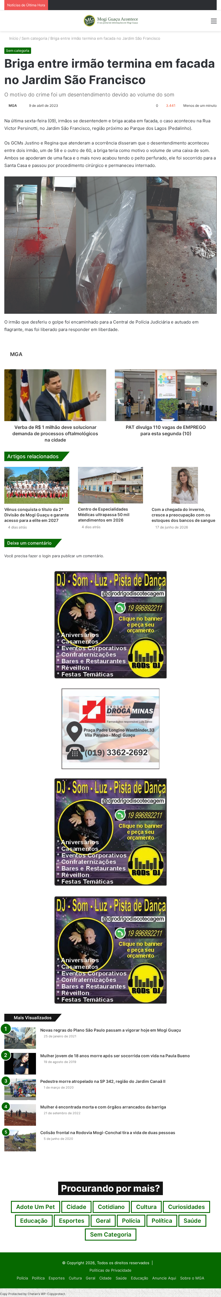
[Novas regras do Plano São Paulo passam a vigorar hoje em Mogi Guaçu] (20, 1038)
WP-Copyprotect (53, 1294)
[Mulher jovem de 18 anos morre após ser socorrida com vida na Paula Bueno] (20, 1064)
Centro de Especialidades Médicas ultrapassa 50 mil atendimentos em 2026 (103, 514)
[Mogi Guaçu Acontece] (110, 20)
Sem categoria (34, 38)
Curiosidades (186, 1206)
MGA (13, 105)
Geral (103, 1220)
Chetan (33, 1294)
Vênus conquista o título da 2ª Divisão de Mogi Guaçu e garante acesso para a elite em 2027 (36, 515)
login (46, 556)
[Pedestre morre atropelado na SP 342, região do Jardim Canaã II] (20, 1089)
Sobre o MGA (192, 1278)
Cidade (76, 1206)
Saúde (192, 1220)
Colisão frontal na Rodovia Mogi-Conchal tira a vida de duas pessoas (107, 1132)
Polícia (131, 1220)
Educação (33, 1220)
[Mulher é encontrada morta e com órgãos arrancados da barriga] (20, 1115)
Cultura (146, 1206)
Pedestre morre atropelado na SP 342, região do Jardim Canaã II (102, 1081)
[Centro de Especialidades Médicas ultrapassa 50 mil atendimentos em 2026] (110, 485)
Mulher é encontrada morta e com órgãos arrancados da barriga (103, 1106)
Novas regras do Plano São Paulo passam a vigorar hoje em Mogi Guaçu (110, 1030)
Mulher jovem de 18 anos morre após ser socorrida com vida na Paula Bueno (115, 1055)
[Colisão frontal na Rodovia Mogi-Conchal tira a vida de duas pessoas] (20, 1140)
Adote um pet (35, 1206)
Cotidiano (111, 1206)
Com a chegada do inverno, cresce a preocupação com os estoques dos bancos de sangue (183, 515)
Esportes (71, 1220)
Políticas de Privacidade (110, 1270)
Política (162, 1220)
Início (13, 38)
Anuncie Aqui (164, 1278)
